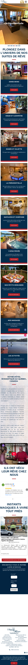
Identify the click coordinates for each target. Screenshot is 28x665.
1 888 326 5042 (15, 649)
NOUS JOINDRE (21, 640)
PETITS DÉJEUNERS (21, 637)
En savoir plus (5, 553)
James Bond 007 (7, 637)
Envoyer (14, 589)
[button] (1, 489)
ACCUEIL (7, 635)
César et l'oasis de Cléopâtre (7, 639)
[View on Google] (3, 484)
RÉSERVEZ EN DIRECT (21, 641)
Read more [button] (8, 494)
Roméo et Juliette (7, 641)
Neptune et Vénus (21, 635)
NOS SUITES (7, 636)
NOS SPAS (21, 636)
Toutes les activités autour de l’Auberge (14, 560)
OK (14, 663)
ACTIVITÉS (21, 639)
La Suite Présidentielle (7, 643)
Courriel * (13, 574)
